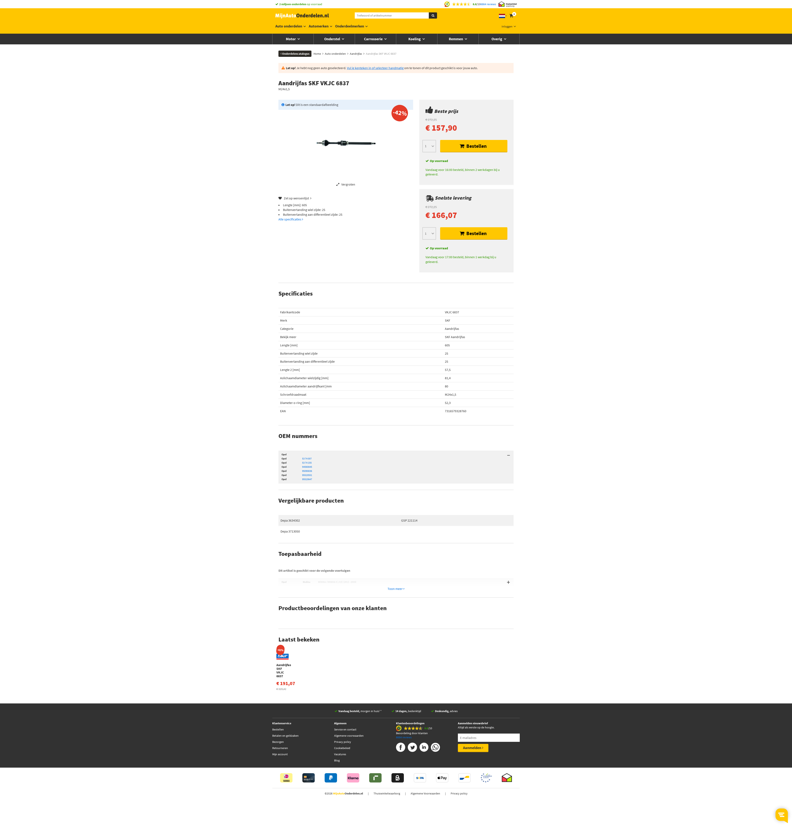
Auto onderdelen (288, 26)
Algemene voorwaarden (349, 735)
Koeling (415, 39)
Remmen (456, 39)
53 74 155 (307, 462)
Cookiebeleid (342, 748)
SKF (447, 320)
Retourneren (280, 748)
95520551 (307, 475)
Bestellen (476, 146)
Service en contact (345, 729)
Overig (497, 39)
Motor (291, 39)
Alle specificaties (290, 219)
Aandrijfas (452, 329)
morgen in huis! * (360, 711)
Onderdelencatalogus (295, 54)
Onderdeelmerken (349, 26)
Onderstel (332, 39)
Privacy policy (342, 742)
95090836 (307, 470)
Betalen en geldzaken (285, 735)
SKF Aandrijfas (455, 337)
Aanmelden (472, 747)
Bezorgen (278, 742)
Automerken (319, 26)
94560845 (307, 466)
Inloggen (507, 26)
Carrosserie (373, 39)
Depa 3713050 (290, 531)
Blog (337, 760)
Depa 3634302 (290, 520)
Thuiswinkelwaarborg (387, 793)
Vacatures (340, 754)
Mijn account (280, 754)
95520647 (307, 479)
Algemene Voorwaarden (425, 793)
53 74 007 (307, 458)
